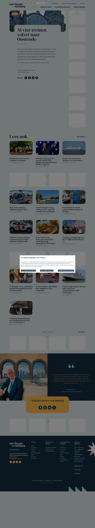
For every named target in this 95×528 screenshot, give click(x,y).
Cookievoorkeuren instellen (66, 270)
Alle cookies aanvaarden (28, 270)
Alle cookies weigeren (47, 270)
